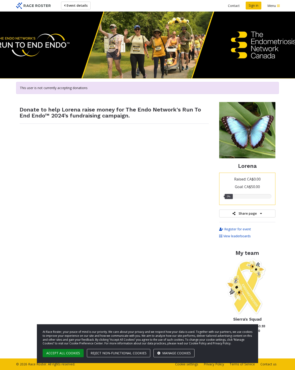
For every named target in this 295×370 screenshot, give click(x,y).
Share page (248, 213)
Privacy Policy (214, 364)
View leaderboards (236, 236)
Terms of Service (242, 364)
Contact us (268, 364)
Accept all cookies (63, 353)
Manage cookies (176, 353)
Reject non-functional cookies (119, 353)
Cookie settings (186, 364)
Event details (77, 5)
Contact (234, 5)
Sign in (253, 5)
